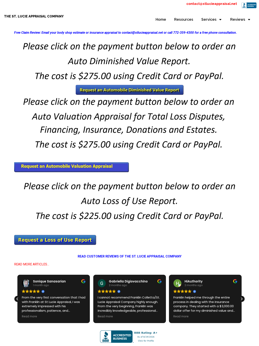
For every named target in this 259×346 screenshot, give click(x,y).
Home (161, 19)
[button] (242, 299)
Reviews (237, 19)
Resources (183, 19)
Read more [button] (29, 316)
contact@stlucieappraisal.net (211, 4)
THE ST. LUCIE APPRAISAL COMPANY (34, 16)
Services (209, 19)
